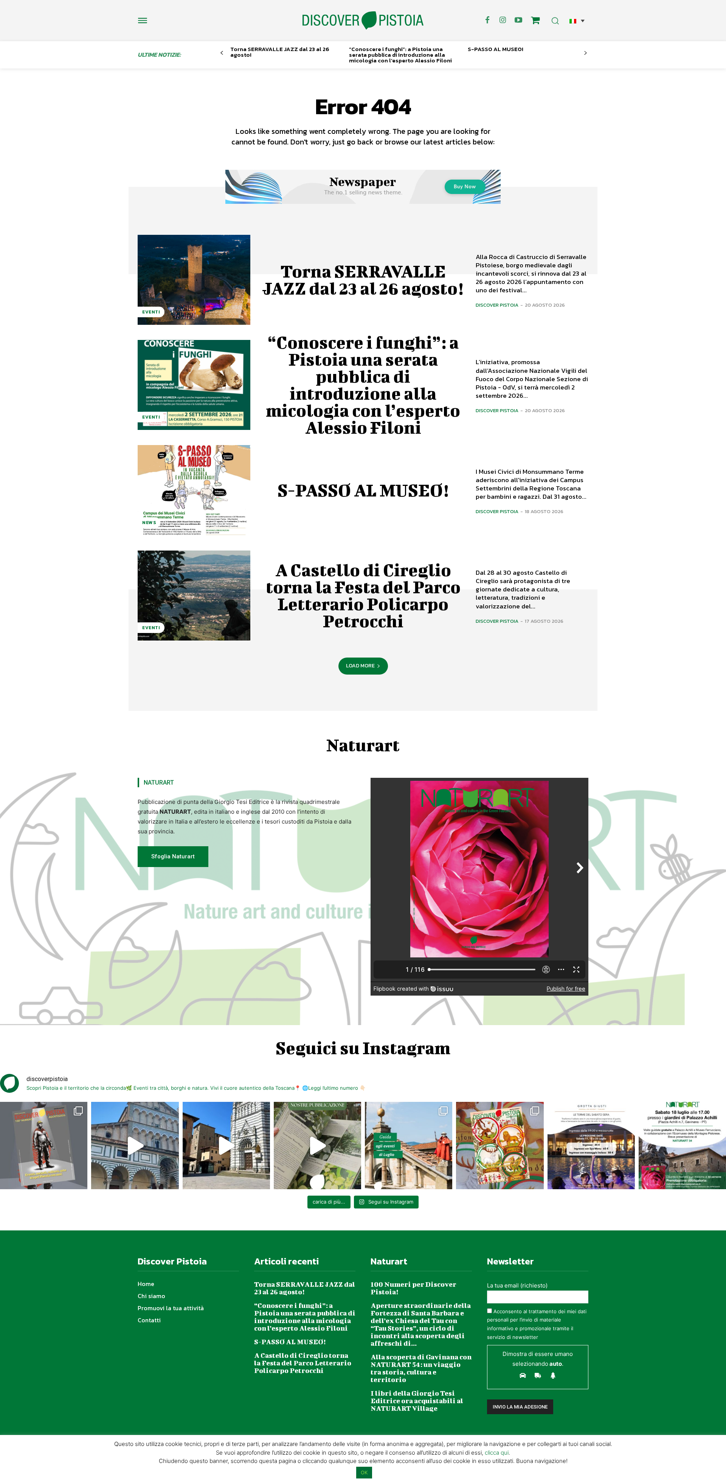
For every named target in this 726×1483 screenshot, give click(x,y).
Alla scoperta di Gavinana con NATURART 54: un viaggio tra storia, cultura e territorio (421, 1368)
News (149, 522)
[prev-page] (221, 53)
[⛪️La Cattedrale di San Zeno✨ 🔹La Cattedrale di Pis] (134, 1145)
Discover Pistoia (497, 305)
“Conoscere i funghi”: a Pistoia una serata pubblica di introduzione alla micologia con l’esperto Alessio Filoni (400, 55)
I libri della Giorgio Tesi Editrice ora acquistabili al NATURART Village (417, 1400)
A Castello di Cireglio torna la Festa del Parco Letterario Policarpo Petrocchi (363, 595)
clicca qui (497, 1452)
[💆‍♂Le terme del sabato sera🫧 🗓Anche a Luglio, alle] (591, 1145)
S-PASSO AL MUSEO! (495, 49)
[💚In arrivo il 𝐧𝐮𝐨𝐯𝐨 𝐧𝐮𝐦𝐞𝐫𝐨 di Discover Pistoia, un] (43, 1145)
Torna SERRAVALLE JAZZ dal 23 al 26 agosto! (279, 52)
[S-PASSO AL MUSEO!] (194, 490)
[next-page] (585, 53)
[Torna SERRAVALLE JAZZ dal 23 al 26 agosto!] (194, 280)
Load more (360, 666)
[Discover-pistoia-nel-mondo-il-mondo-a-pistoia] (363, 20)
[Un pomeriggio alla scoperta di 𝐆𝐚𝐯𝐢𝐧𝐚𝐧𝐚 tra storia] (682, 1145)
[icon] (535, 21)
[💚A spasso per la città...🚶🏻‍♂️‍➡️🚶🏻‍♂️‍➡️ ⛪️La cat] (226, 1145)
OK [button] (364, 1472)
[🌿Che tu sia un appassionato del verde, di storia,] (317, 1145)
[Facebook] (487, 20)
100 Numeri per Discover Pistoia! (413, 1288)
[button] (577, 20)
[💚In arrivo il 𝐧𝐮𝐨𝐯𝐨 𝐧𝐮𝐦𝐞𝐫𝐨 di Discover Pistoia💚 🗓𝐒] (499, 1145)
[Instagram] (502, 20)
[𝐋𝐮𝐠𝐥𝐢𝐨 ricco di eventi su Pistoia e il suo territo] (408, 1145)
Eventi (151, 312)
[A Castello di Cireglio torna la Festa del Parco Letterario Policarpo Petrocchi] (194, 596)
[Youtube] (518, 20)
